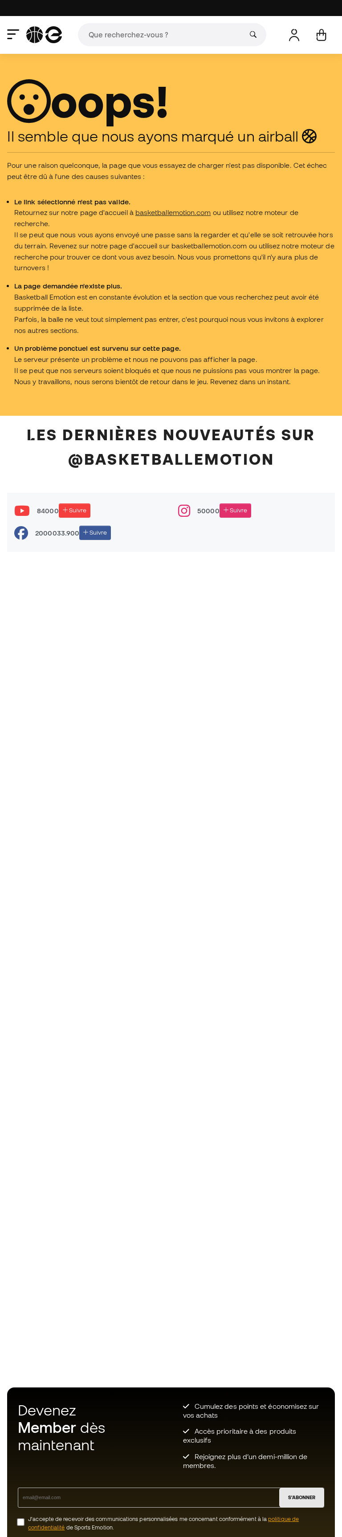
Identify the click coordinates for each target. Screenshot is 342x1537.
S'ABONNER (301, 1497)
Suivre (77, 510)
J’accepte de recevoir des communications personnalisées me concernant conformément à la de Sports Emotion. (163, 1523)
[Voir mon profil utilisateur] (294, 35)
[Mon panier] (321, 35)
